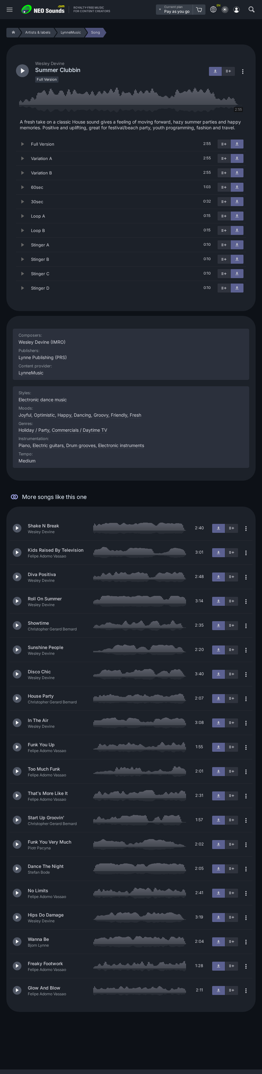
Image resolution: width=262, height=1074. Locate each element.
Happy (64, 415)
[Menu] (9, 9)
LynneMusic (31, 372)
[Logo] (43, 9)
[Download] (237, 144)
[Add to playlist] (224, 144)
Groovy (101, 415)
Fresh (135, 415)
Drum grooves (81, 445)
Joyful (25, 415)
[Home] (12, 32)
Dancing (82, 415)
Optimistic (44, 415)
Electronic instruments (121, 445)
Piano (24, 445)
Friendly (119, 415)
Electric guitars (48, 445)
